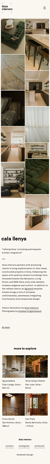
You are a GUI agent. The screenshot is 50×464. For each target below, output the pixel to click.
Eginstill (29, 289)
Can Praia (30, 419)
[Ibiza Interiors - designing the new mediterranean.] (9, 8)
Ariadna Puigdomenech (29, 311)
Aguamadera (8, 381)
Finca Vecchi (8, 419)
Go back (6, 327)
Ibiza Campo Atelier (35, 381)
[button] (45, 8)
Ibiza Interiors (31, 308)
